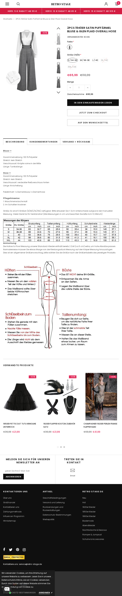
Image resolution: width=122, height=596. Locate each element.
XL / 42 (104, 60)
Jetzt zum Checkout (93, 112)
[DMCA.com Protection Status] (14, 557)
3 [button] (64, 447)
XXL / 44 (72, 66)
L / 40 (95, 60)
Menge (70, 81)
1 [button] (58, 447)
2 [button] (61, 447)
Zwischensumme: (76, 94)
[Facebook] (4, 549)
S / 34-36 (72, 60)
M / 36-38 (84, 60)
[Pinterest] (17, 549)
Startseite (7, 19)
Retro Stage (61, 4)
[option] (22, 11)
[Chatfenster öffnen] (7, 589)
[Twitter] (10, 549)
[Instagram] (24, 549)
